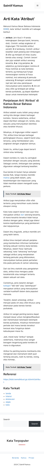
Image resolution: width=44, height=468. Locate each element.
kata (8, 405)
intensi (9, 396)
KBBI (6, 29)
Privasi (31, 458)
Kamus (23, 458)
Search (6, 419)
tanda (8, 393)
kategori (7, 286)
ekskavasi (10, 399)
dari (23, 215)
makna (6, 178)
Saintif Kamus (13, 5)
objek (8, 402)
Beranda (15, 458)
